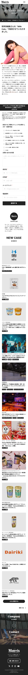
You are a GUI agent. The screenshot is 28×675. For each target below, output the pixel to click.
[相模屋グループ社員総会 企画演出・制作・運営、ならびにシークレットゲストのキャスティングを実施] (14, 372)
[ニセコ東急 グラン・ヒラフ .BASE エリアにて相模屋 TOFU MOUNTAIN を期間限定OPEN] (14, 343)
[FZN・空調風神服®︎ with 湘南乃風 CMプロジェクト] (14, 255)
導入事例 (9, 20)
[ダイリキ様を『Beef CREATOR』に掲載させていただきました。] (14, 552)
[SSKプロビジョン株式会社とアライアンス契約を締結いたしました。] (14, 580)
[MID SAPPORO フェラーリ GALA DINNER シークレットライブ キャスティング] (14, 402)
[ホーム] (6, 2)
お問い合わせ (12, 92)
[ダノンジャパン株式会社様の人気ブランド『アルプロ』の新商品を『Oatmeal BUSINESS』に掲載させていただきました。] (14, 522)
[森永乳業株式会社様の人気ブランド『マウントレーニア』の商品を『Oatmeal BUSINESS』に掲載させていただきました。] (14, 492)
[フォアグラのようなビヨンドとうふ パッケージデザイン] (14, 283)
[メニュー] (24, 2)
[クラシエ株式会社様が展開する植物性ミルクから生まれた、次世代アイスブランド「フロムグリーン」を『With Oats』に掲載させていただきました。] (14, 312)
